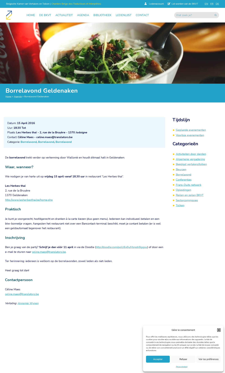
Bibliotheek (102, 15)
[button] (218, 330)
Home (30, 15)
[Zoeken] (215, 15)
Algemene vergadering (190, 159)
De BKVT (45, 15)
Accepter (158, 359)
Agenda (83, 15)
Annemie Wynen (28, 303)
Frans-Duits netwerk (188, 185)
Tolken (180, 205)
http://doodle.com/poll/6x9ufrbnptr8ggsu (121, 247)
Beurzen (181, 169)
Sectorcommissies (187, 200)
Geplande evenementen (191, 130)
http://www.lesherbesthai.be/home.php (29, 200)
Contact (142, 15)
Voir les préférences (209, 359)
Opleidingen (183, 190)
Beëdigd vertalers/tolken (191, 164)
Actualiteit (64, 15)
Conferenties (183, 180)
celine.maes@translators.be (49, 252)
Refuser (183, 359)
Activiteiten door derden (191, 154)
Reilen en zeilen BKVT (190, 195)
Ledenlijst (123, 15)
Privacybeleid (181, 367)
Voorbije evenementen (190, 135)
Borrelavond (29, 142)
